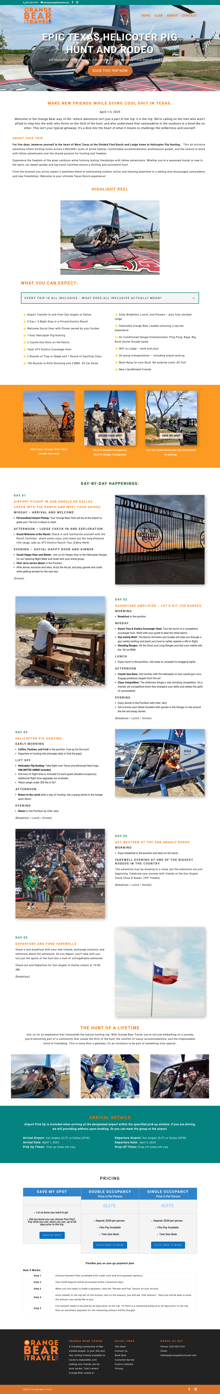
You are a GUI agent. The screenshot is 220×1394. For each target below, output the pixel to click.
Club (158, 16)
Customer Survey (124, 1360)
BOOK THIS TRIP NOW (110, 71)
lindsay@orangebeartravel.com (178, 1355)
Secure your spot (110, 435)
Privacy (119, 1368)
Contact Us (121, 1351)
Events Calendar (124, 1364)
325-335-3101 (177, 1346)
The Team (120, 1346)
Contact (189, 16)
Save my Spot (52, 1235)
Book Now (120, 1355)
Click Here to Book (110, 1245)
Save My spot (171, 435)
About (172, 16)
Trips (145, 16)
